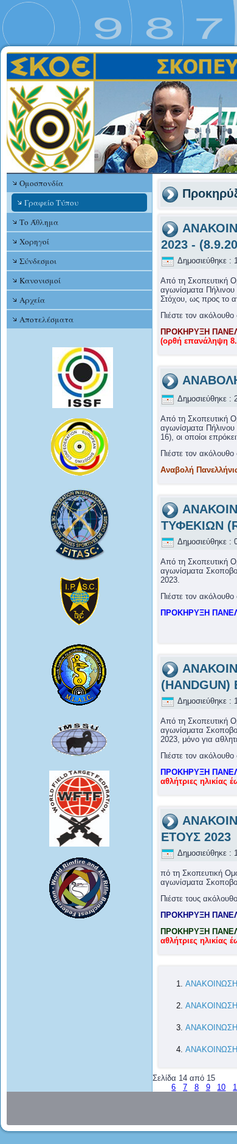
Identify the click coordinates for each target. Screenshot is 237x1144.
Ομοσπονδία (41, 183)
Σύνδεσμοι (38, 260)
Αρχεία (32, 299)
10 (221, 1087)
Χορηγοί (34, 241)
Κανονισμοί (40, 280)
